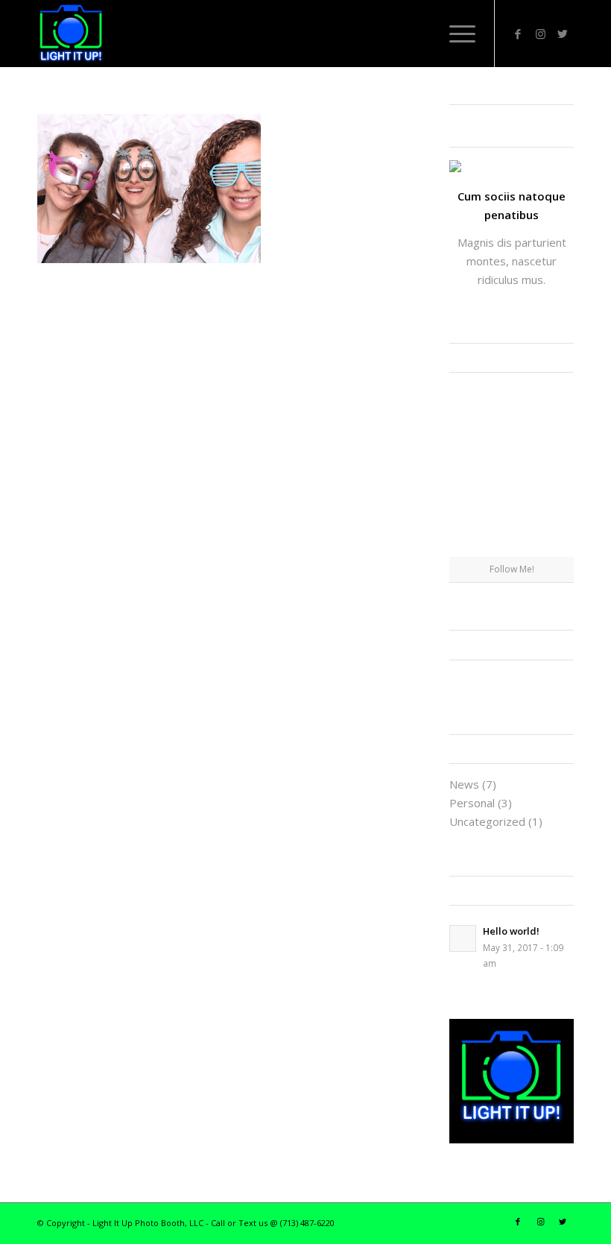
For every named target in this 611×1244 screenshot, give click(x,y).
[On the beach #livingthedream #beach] (512, 448)
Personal (472, 802)
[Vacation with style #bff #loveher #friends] (512, 404)
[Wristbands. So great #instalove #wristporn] (554, 447)
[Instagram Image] (554, 403)
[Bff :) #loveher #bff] (469, 447)
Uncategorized (487, 821)
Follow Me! (512, 569)
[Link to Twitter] (562, 33)
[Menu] (454, 33)
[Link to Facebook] (518, 33)
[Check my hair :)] (554, 491)
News (464, 784)
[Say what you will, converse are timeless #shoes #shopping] (512, 492)
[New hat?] (512, 536)
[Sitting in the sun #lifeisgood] (554, 535)
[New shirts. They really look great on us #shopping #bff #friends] (469, 403)
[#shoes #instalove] (469, 491)
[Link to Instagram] (540, 33)
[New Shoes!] (469, 535)
